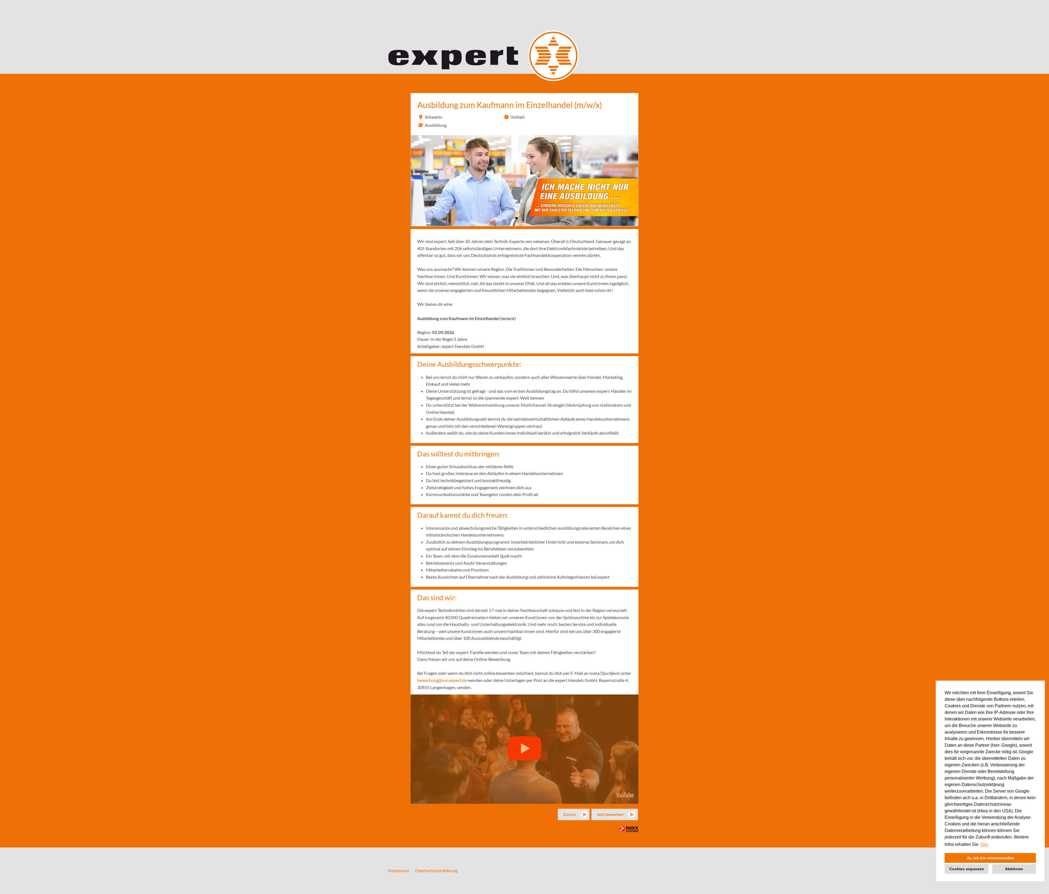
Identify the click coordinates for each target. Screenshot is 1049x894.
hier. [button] (984, 844)
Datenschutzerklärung (436, 870)
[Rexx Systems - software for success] (628, 829)
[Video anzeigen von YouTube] (524, 749)
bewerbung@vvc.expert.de (442, 680)
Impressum (398, 870)
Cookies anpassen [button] (966, 869)
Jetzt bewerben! (610, 814)
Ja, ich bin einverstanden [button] (990, 858)
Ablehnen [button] (1014, 869)
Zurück (569, 814)
